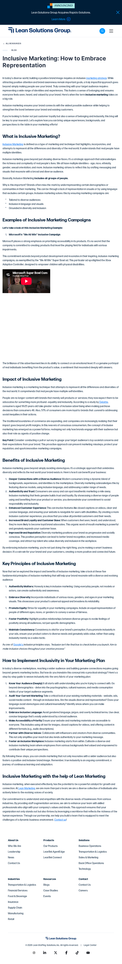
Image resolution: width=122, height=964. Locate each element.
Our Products (50, 846)
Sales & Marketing (88, 857)
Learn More (58, 19)
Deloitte (103, 402)
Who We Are (14, 846)
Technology (85, 869)
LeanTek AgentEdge (54, 851)
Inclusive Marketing (13, 144)
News (11, 857)
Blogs (46, 884)
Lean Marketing (26, 788)
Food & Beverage (17, 896)
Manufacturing (16, 913)
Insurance (13, 902)
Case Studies (50, 890)
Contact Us (14, 863)
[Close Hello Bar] (117, 12)
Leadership (14, 851)
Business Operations (90, 846)
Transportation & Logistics (93, 851)
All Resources (13, 43)
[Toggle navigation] (111, 31)
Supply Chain (15, 907)
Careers (83, 890)
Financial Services (17, 890)
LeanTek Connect (52, 857)
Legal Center (90, 945)
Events (47, 896)
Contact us (60, 819)
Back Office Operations (91, 863)
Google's (18, 644)
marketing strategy (96, 78)
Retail (11, 919)
